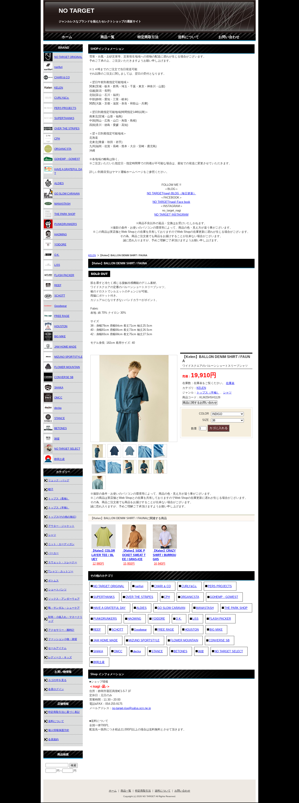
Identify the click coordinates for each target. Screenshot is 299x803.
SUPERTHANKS (104, 597)
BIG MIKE (216, 629)
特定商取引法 (147, 37)
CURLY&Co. (189, 586)
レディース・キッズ (60, 657)
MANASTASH (205, 608)
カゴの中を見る (57, 680)
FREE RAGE (165, 629)
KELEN (92, 255)
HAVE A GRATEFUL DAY (109, 608)
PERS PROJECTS (220, 586)
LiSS (195, 618)
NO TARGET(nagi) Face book (171, 202)
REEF (97, 629)
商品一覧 (107, 37)
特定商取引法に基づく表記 (64, 711)
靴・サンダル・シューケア (64, 607)
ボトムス (53, 580)
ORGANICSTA (190, 597)
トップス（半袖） (208, 392)
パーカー (53, 553)
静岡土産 (99, 662)
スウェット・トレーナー (62, 562)
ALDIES (141, 608)
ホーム (67, 37)
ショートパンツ (57, 589)
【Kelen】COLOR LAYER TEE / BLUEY (103, 555)
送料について (188, 37)
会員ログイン (56, 689)
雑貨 (201, 651)
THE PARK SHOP (236, 608)
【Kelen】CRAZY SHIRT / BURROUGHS (164, 555)
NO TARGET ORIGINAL (108, 586)
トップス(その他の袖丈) (62, 516)
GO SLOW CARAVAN (171, 608)
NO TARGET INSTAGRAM (171, 214)
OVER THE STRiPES (139, 597)
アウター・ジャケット (61, 525)
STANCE (157, 651)
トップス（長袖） (58, 498)
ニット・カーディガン (61, 544)
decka (137, 651)
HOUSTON (192, 629)
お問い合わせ (228, 37)
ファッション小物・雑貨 (62, 639)
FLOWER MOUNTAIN (184, 640)
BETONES (180, 651)
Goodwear (140, 629)
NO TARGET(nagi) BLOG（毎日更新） (171, 193)
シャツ (227, 392)
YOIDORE (158, 618)
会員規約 (53, 739)
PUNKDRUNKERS (105, 618)
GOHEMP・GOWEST (224, 597)
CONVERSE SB (219, 640)
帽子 (50, 489)
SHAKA (98, 651)
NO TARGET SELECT (229, 651)
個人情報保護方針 (58, 730)
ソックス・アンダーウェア (64, 598)
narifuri (139, 586)
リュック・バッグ (58, 480)
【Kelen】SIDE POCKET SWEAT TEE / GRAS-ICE (134, 555)
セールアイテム (57, 648)
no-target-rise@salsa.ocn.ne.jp (131, 708)
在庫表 (230, 383)
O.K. (179, 618)
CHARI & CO (162, 586)
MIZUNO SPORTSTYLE (144, 640)
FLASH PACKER (220, 618)
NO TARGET (76, 10)
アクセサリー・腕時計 (61, 629)
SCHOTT (117, 629)
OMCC (118, 651)
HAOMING (134, 618)
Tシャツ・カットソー (60, 571)
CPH (167, 597)
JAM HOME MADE (105, 640)
